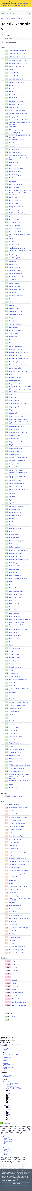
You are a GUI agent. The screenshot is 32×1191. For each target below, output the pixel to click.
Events (5, 1068)
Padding (12, 1016)
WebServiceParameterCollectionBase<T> (19, 777)
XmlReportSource (15, 788)
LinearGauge (13, 343)
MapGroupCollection (16, 407)
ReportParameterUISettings (18, 629)
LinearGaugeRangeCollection (18, 358)
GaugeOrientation (14, 855)
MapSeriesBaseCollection (17, 442)
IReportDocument (17, 992)
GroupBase (12, 305)
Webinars (5, 1063)
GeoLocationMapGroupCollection (19, 235)
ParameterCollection (15, 528)
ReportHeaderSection (16, 597)
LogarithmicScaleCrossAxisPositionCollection (20, 390)
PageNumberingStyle (15, 905)
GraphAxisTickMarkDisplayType (19, 861)
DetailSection (13, 197)
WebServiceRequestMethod (17, 950)
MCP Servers (3, 1044)
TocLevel (12, 733)
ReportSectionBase (15, 635)
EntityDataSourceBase (16, 206)
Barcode (11, 88)
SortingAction (13, 673)
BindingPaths (13, 98)
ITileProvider (15, 999)
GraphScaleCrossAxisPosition (18, 870)
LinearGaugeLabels (15, 349)
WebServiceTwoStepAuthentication (19, 781)
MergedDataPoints (15, 454)
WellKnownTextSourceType (18, 785)
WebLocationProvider (16, 759)
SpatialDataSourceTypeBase (18, 679)
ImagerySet (12, 880)
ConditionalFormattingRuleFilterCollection (19, 136)
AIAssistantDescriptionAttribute (19, 54)
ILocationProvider (17, 986)
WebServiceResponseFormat (18, 953)
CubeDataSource (14, 152)
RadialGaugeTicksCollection (18, 566)
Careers (5, 1142)
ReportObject (13, 610)
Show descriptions (11, 42)
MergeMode (13, 892)
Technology (6, 1137)
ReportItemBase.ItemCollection (19, 607)
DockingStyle (13, 845)
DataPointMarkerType (16, 836)
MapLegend (13, 413)
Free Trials (6, 1048)
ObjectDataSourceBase (16, 483)
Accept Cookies (16, 1184)
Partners (5, 1066)
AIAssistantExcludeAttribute (18, 57)
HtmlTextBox (13, 327)
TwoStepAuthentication (16, 749)
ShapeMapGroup (14, 657)
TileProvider (13, 730)
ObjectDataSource (15, 480)
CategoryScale (13, 117)
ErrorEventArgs (14, 210)
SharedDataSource (15, 667)
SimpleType (12, 921)
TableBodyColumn (15, 708)
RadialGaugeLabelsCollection (18, 550)
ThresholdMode (14, 931)
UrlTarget (12, 943)
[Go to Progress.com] (5, 1123)
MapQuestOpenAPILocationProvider (20, 422)
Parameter (12, 525)
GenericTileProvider (15, 229)
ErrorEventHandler (17, 796)
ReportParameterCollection (18, 622)
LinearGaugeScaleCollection (18, 365)
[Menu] (3, 13)
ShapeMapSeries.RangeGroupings (19, 918)
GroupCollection (14, 308)
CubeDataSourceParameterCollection (19, 158)
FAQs (4, 1070)
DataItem (12, 178)
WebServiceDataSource (16, 768)
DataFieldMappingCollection (18, 175)
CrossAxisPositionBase (16, 140)
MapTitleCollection (15, 448)
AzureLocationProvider (16, 79)
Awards (5, 1138)
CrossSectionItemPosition (17, 826)
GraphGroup (13, 255)
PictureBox (12, 531)
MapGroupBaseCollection (17, 403)
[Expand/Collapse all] (2, 34)
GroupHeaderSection (15, 314)
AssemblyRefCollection (16, 76)
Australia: (13, 1088)
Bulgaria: (13, 1087)
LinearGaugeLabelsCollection (18, 352)
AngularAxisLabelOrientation (18, 807)
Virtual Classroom (8, 1067)
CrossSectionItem (15, 143)
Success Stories (7, 1075)
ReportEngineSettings (16, 591)
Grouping (12, 321)
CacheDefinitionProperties (17, 823)
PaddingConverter (15, 509)
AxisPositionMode (15, 811)
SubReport (12, 692)
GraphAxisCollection (16, 245)
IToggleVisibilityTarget (18, 1002)
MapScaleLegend (14, 435)
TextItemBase (13, 727)
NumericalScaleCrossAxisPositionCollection (19, 477)
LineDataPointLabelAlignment (18, 886)
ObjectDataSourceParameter (18, 487)
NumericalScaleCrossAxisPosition (19, 473)
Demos (5, 1056)
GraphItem (12, 261)
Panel (11, 522)
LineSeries (12, 340)
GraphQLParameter (15, 273)
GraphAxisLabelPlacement (17, 858)
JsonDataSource (14, 333)
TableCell (12, 714)
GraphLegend (13, 264)
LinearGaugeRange (15, 355)
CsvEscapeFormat (14, 833)
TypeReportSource (15, 752)
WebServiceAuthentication (17, 762)
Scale (11, 645)
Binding (11, 91)
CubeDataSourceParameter (17, 155)
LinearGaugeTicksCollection (18, 371)
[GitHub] (7, 1101)
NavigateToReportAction (17, 460)
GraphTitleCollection (16, 296)
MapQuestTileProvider (16, 426)
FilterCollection (14, 219)
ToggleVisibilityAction (16, 743)
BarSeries (12, 85)
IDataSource (15, 974)
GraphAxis (12, 242)
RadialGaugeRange (15, 556)
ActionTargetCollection (16, 66)
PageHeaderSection (15, 515)
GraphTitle (12, 292)
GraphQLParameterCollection (18, 277)
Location (13, 1013)
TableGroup (13, 721)
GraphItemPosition (15, 867)
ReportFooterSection (15, 594)
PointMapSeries (14, 537)
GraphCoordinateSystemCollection (20, 251)
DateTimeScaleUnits (15, 839)
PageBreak (12, 902)
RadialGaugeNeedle (15, 553)
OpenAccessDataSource (16, 500)
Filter (11, 216)
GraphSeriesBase (14, 286)
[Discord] (7, 1103)
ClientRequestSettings (16, 130)
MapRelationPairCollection (18, 432)
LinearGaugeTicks (15, 368)
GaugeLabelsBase (15, 222)
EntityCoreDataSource (16, 200)
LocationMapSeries (15, 377)
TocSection (12, 740)
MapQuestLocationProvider (18, 419)
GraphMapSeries (14, 267)
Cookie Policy (16, 1177)
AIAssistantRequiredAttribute (18, 63)
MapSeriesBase (14, 438)
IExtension (14, 980)
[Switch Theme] (29, 13)
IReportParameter (17, 996)
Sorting (11, 670)
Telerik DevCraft (4, 1038)
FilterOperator (13, 848)
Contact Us (6, 1082)
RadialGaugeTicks (15, 563)
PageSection (13, 518)
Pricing (5, 1049)
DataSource (13, 181)
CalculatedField (14, 107)
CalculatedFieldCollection (17, 110)
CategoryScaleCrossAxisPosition (19, 120)
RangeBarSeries (14, 572)
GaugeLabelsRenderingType (18, 852)
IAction (13, 961)
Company (5, 1135)
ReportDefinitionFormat (16, 912)
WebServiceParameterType (17, 946)
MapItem (12, 410)
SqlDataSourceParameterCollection (19, 689)
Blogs (4, 1061)
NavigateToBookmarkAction (18, 457)
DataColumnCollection (16, 168)
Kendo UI (2, 1041)
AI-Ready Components (14, 1044)
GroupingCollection (15, 324)
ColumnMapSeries (15, 133)
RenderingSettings (15, 575)
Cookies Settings (16, 1188)
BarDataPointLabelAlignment (18, 817)
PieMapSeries (13, 534)
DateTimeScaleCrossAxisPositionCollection (20, 194)
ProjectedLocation (16, 1020)
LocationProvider (14, 380)
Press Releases (7, 1139)
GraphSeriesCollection (16, 289)
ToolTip (11, 746)
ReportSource (13, 639)
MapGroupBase (14, 400)
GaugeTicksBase (14, 225)
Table (11, 696)
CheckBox (12, 126)
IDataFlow (14, 967)
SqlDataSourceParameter (17, 686)
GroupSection (13, 318)
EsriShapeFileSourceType (17, 213)
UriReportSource (14, 755)
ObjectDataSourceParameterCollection (20, 490)
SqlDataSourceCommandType (18, 927)
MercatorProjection (15, 451)
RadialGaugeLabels (15, 547)
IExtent (13, 983)
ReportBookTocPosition (16, 909)
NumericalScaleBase (15, 470)
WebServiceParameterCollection (19, 774)
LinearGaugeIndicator (16, 346)
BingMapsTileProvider (16, 104)
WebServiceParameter (16, 771)
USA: (12, 1083)
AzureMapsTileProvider (16, 82)
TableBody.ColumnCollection (18, 702)
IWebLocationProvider (18, 1005)
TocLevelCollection (15, 736)
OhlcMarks (12, 493)
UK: (12, 1084)
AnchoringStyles (14, 804)
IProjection (15, 989)
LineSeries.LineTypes (16, 889)
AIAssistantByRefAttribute (17, 50)
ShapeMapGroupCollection (17, 661)
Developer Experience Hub (10, 1055)
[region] (16, 1180)
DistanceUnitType (14, 842)
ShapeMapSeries (14, 664)
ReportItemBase (14, 603)
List (10, 374)
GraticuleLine (13, 299)
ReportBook (13, 585)
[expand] (2, 50)
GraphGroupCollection (16, 258)
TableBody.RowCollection (17, 705)
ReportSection (13, 632)
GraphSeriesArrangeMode (17, 874)
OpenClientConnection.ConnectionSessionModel (19, 899)
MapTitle (12, 445)
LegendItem (13, 336)
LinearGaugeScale (15, 362)
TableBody (12, 699)
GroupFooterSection (15, 311)
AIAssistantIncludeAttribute (18, 60)
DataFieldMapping (15, 171)
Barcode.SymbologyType (17, 820)
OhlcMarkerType (14, 896)
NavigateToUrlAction (16, 464)
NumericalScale (14, 467)
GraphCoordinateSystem (17, 248)
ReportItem (12, 600)
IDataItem (14, 970)
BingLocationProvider (16, 101)
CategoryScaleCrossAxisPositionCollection (19, 123)
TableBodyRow (14, 711)
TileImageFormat (14, 937)
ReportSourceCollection (16, 642)
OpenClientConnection (16, 503)
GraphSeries (13, 280)
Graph (11, 238)
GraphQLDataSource (15, 270)
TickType (12, 934)
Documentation (7, 1057)
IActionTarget (15, 964)
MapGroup (12, 397)
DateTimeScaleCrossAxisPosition (20, 190)
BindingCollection (15, 95)
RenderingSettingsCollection (18, 578)
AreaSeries (12, 69)
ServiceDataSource (15, 648)
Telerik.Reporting (15, 18)
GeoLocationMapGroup (16, 232)
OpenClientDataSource (16, 506)
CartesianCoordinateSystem (18, 113)
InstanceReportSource (16, 330)
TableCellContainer (15, 718)
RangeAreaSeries (14, 569)
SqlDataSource (14, 683)
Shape (11, 651)
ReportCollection (14, 588)
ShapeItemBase (14, 654)
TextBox (12, 724)
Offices (5, 1143)
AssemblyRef (13, 73)
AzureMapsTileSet (15, 814)
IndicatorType (13, 883)
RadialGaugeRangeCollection (18, 559)
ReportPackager (14, 613)
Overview (23, 18)
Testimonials (6, 1076)
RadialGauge (13, 544)
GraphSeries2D (14, 283)
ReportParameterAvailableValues (19, 619)
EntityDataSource (14, 203)
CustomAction (13, 162)
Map (10, 394)
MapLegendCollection (16, 416)
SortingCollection (15, 676)
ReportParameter (14, 616)
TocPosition (12, 940)
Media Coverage (7, 1141)
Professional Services (9, 1064)
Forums (5, 1060)
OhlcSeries (12, 496)
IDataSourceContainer (18, 977)
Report (11, 581)
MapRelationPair (14, 429)
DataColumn (13, 165)
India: (12, 1086)
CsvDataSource (14, 149)
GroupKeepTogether (15, 877)
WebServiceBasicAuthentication (19, 765)
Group (11, 302)
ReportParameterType (16, 915)
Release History (7, 1059)
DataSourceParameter (16, 184)
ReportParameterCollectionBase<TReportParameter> (19, 626)
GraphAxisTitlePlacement (17, 864)
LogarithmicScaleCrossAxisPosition (20, 387)
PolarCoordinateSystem (16, 541)
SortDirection (13, 924)
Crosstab (12, 146)
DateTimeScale (14, 187)
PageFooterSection (15, 512)
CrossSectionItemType (16, 830)
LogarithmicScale (15, 384)
